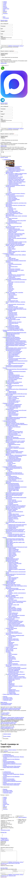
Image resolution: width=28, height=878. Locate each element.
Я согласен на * (13, 862)
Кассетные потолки (12, 312)
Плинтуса (10, 287)
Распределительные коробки (14, 435)
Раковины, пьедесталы (13, 518)
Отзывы (5, 2)
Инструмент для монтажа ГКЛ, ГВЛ (16, 179)
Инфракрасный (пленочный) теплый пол (17, 524)
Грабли (9, 653)
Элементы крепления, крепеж (15, 182)
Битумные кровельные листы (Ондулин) (17, 410)
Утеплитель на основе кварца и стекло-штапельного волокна (17, 359)
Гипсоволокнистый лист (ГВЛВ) (15, 177)
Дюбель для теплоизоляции (14, 551)
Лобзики (10, 681)
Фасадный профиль (12, 379)
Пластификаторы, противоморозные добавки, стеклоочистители (16, 275)
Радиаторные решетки (13, 323)
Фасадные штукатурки (13, 402)
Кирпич (10, 219)
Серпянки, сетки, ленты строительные (16, 181)
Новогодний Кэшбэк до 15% (7, 728)
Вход (4, 16)
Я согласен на (13, 45)
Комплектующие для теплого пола (16, 525)
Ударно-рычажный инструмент (15, 622)
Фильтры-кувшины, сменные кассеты (16, 536)
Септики (10, 471)
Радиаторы (10, 503)
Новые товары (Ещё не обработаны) (11, 767)
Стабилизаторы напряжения (14, 458)
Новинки (5, 696)
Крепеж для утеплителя (13, 398)
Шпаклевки (11, 239)
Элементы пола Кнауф (13, 184)
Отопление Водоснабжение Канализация (12, 763)
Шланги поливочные (13, 663)
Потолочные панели (12, 314)
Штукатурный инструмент (14, 623)
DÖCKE (10, 386)
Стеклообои (11, 296)
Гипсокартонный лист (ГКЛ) (14, 178)
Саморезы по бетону (12, 568)
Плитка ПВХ (11, 288)
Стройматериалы (7, 754)
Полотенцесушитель (12, 502)
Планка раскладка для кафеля (14, 321)
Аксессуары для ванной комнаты (15, 511)
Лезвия (9, 605)
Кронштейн (11, 373)
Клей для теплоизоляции (13, 353)
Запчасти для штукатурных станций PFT (17, 668)
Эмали (9, 265)
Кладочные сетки (12, 208)
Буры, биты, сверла (12, 600)
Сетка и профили (12, 399)
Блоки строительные (13, 218)
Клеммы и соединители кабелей (15, 431)
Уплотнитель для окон (13, 325)
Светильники (11, 316)
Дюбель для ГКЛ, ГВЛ (13, 550)
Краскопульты (11, 680)
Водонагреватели (12, 499)
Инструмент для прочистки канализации (17, 486)
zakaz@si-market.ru (22, 817)
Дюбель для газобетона (13, 549)
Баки (9, 470)
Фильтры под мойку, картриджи (15, 535)
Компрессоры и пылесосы (14, 678)
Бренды (5, 6)
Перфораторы (11, 684)
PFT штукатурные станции (14, 667)
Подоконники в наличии (13, 327)
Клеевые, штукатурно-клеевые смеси (16, 396)
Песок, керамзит (12, 248)
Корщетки (10, 603)
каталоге (6, 751)
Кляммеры (10, 372)
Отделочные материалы (8, 755)
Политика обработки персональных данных (20, 827)
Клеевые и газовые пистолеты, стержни (17, 677)
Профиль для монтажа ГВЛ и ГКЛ (16, 180)
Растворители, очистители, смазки (16, 270)
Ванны (9, 512)
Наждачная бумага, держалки (14, 608)
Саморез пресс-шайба (13, 565)
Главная (5, 1)
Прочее (10, 611)
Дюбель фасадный (12, 555)
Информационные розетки (14, 444)
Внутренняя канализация (14, 485)
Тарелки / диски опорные (14, 617)
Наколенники (11, 642)
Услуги (4, 5)
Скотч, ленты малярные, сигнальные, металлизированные (16, 616)
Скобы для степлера (12, 614)
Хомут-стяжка (11, 579)
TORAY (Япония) (12, 392)
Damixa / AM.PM (12, 510)
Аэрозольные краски (13, 266)
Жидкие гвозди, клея (13, 306)
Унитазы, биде (11, 521)
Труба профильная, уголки (14, 212)
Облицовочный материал (14, 374)
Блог (4, 9)
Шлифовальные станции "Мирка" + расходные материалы (16, 672)
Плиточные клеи (12, 237)
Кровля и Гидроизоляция (8, 761)
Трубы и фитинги (12, 479)
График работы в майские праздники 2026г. (10, 709)
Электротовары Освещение (9, 762)
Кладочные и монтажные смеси (15, 234)
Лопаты (10, 655)
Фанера (10, 192)
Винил (9, 280)
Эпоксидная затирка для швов (15, 243)
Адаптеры (10, 462)
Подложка (10, 290)
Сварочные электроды (13, 631)
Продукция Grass (12, 658)
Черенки (10, 662)
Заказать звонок (4, 20)
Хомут (9, 576)
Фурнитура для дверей (13, 259)
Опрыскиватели (11, 657)
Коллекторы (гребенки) (13, 477)
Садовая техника (12, 693)
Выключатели (11, 443)
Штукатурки (11, 240)
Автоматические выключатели (15, 456)
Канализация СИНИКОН (14, 488)
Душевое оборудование (13, 514)
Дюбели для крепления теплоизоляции (17, 371)
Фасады (5, 760)
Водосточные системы (13, 411)
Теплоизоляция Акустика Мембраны (11, 759)
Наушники (10, 643)
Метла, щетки (11, 656)
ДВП (9, 189)
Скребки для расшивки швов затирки (16, 625)
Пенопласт (10, 357)
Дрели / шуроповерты (13, 675)
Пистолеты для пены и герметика (15, 307)
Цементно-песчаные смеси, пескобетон (17, 251)
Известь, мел (11, 247)
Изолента (10, 427)
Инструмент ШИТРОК (13, 670)
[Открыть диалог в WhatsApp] (3, 69)
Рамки (9, 445)
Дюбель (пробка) (12, 548)
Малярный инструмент (13, 620)
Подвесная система (12, 313)
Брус (9, 224)
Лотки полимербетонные (14, 199)
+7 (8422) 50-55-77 (5, 839)
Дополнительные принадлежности (16, 195)
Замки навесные (12, 258)
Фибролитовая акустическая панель (16, 169)
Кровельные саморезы (13, 562)
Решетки (10, 201)
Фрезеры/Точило (12, 689)
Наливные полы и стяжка (14, 235)
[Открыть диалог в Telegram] (3, 101)
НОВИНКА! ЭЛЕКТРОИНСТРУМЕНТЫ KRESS (12, 718)
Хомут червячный (12, 578)
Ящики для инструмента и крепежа (16, 624)
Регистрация (6, 18)
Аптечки (10, 637)
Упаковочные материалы (13, 661)
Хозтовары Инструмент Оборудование (11, 766)
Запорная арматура (12, 476)
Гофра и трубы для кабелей (14, 426)
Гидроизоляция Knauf (13, 175)
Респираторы (11, 645)
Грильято (10, 311)
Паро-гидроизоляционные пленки (16, 376)
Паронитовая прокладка (13, 377)
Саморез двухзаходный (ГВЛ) (14, 563)
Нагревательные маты (13, 526)
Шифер (10, 416)
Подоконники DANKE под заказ (15, 329)
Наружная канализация (13, 489)
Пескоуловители (12, 200)
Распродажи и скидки (8, 698)
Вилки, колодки (11, 463)
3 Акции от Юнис (5, 714)
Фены (9, 688)
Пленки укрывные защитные (14, 610)
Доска (9, 225)
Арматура (10, 207)
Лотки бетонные (12, 197)
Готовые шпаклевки (12, 271)
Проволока (10, 210)
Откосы (10, 320)
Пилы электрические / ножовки (15, 686)
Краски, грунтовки (12, 397)
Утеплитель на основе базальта (15, 351)
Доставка (5, 7)
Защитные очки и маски (13, 640)
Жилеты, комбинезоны (13, 638)
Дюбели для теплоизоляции (14, 352)
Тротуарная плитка (12, 221)
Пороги (10, 291)
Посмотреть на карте (5, 830)
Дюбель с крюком (12, 554)
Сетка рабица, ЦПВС (13, 211)
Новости (5, 11)
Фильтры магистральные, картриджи (16, 534)
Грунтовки (10, 263)
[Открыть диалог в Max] (14, 97)
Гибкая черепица (12, 412)
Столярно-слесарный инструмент (15, 621)
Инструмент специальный (14, 669)
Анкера (10, 370)
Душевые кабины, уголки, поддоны (16, 515)
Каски (9, 641)
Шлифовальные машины (13, 690)
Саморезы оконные (12, 567)
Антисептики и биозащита (14, 268)
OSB (9, 188)
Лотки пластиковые (12, 198)
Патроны (10, 464)
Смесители (10, 519)
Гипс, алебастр (11, 246)
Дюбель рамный (12, 552)
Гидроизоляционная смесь (14, 228)
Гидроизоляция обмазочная (14, 406)
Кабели (10, 429)
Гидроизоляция (11, 277)
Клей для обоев (11, 293)
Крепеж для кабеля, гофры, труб (15, 432)
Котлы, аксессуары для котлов (15, 501)
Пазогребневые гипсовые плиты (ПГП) (17, 220)
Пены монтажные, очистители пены (16, 304)
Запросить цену (12, 875)
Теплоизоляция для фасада (14, 400)
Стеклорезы (11, 627)
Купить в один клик (15, 863)
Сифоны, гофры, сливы (13, 490)
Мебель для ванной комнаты (14, 516)
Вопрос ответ (6, 8)
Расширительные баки (13, 504)
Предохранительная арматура (14, 478)
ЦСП (9, 187)
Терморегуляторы (12, 528)
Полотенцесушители (13, 517)
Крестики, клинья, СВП (13, 604)
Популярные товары (7, 697)
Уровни (10, 594)
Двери (9, 257)
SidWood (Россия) (12, 391)
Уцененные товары (7, 700)
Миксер (10, 682)
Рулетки (10, 591)
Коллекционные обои (13, 300)
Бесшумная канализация (13, 484)
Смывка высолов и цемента (14, 278)
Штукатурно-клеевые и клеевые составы (17, 241)
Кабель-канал (11, 430)
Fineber (9, 384)
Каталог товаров (4, 157)
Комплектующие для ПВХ (14, 319)
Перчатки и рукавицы (13, 644)
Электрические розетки (13, 446)
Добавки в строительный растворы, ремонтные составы (16, 230)
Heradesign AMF (11, 310)
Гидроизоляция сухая (13, 407)
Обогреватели (11, 683)
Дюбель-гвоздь (11, 556)
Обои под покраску (12, 294)
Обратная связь (4, 838)
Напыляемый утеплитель (14, 356)
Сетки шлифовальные (13, 612)
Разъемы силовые (12, 465)
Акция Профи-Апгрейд (6, 704)
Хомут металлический (13, 577)
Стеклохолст (11, 297)
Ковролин (10, 284)
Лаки (9, 267)
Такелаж (10, 660)
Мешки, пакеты (11, 607)
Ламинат (10, 285)
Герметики (10, 305)
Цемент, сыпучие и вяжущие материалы (17, 238)
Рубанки (10, 687)
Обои (9, 299)
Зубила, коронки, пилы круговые (15, 602)
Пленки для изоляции (13, 415)
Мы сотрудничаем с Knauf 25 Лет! (8, 723)
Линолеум (10, 286)
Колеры (10, 273)
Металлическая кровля (13, 413)
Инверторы (10, 629)
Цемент (10, 250)
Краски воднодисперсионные (15, 264)
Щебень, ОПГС (11, 252)
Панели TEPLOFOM (13, 354)
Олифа (9, 272)
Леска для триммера (12, 654)
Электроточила (11, 691)
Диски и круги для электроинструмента (17, 601)
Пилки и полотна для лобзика (15, 609)
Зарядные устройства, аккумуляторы (16, 676)
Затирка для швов (12, 232)
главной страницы (12, 749)
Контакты (5, 13)
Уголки (10, 324)
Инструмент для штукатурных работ (16, 233)
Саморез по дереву (12, 564)
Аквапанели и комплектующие (15, 174)
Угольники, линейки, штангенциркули (17, 592)
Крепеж (5, 765)
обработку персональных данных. (15, 45)
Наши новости (4, 702)
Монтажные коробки (13, 433)
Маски (9, 630)
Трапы (9, 491)
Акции (4, 4)
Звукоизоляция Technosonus (14, 168)
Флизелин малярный (13, 298)
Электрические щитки (13, 457)
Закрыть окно (4, 63)
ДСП (9, 191)
